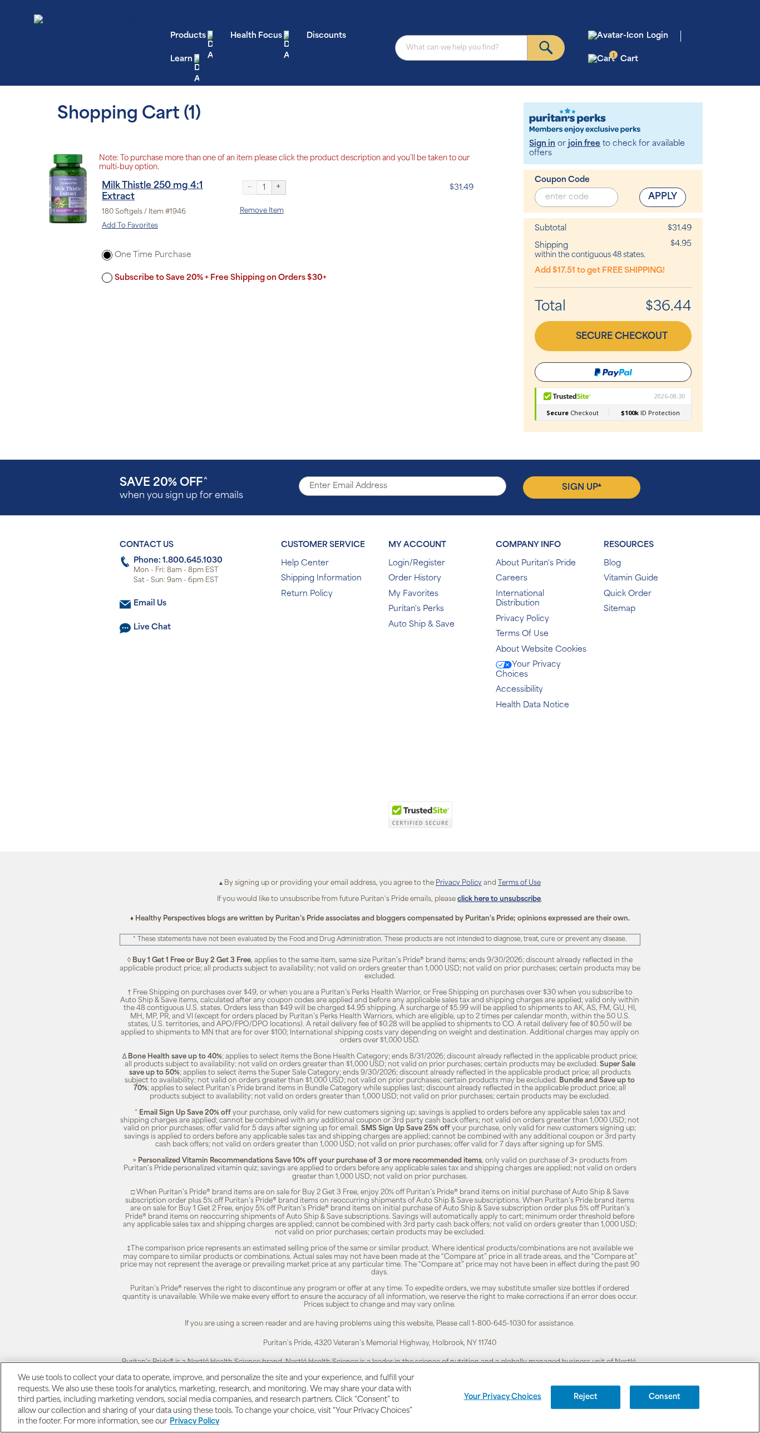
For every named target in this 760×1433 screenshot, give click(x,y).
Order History (414, 578)
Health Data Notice (532, 705)
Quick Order (628, 594)
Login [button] (657, 36)
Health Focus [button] (256, 36)
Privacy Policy (522, 619)
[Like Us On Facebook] (352, 741)
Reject (586, 1397)
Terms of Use (519, 883)
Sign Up (581, 487)
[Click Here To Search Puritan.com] (546, 48)
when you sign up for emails (181, 488)
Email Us (150, 603)
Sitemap (619, 609)
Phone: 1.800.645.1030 (178, 561)
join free (584, 144)
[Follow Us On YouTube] (403, 741)
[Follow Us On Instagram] (378, 741)
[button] (334, 820)
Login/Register (416, 563)
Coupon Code (562, 180)
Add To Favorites (130, 226)
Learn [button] (181, 59)
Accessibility (519, 690)
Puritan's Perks (416, 609)
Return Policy (307, 594)
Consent (664, 1397)
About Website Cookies (541, 650)
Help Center (305, 563)
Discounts (326, 36)
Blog (612, 563)
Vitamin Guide (631, 578)
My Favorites (413, 594)
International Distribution (520, 599)
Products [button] (188, 36)
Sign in (542, 144)
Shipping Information (321, 578)
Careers (511, 578)
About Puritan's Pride (536, 563)
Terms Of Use (522, 634)
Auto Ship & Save (421, 625)
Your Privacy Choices (528, 670)
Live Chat (152, 627)
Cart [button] (625, 58)
